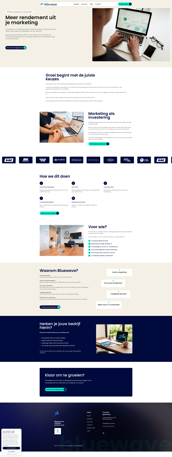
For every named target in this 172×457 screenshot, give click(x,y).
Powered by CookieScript (11, 454)
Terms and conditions (77, 445)
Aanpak (76, 4)
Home (89, 416)
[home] (49, 4)
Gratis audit (91, 428)
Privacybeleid (5, 445)
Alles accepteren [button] (11, 448)
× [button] (19, 430)
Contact (98, 4)
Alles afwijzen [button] (11, 451)
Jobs (91, 4)
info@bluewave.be (108, 423)
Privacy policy (69, 445)
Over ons (84, 4)
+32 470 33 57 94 (108, 426)
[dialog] (11, 442)
